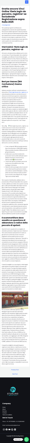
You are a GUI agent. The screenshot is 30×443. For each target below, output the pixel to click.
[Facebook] (6, 429)
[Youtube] (9, 429)
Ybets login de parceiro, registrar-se (18, 92)
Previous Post (15, 369)
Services (4, 411)
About (4, 409)
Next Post (15, 374)
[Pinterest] (15, 429)
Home (4, 407)
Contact (4, 413)
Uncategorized (6, 25)
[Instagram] (3, 429)
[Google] (12, 429)
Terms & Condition (7, 414)
